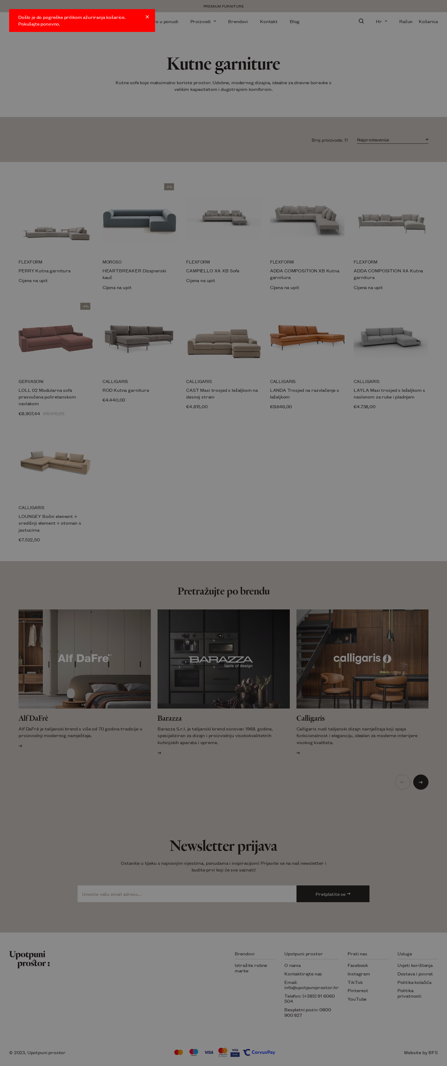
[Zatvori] (147, 17)
